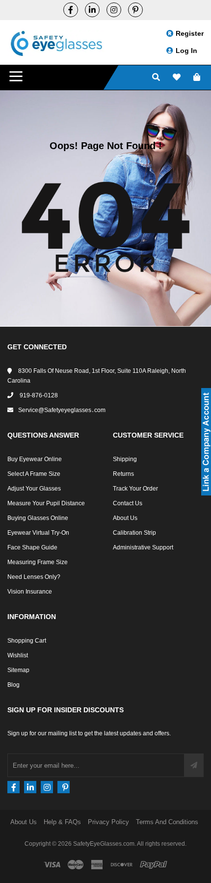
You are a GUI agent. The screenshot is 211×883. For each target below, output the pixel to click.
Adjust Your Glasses (34, 488)
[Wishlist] (177, 78)
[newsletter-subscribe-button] (194, 765)
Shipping (125, 459)
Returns (123, 473)
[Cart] (196, 78)
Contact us (127, 503)
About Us (125, 518)
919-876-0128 (38, 395)
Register (190, 33)
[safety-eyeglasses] (92, 9)
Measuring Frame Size (37, 562)
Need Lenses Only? (33, 576)
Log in (186, 50)
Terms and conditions (167, 822)
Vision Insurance (29, 591)
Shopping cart (26, 640)
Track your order (135, 488)
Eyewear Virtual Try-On (38, 532)
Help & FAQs (62, 822)
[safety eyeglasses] (70, 9)
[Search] (156, 78)
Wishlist (17, 655)
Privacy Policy (108, 822)
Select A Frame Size (33, 473)
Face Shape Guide (32, 547)
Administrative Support (143, 547)
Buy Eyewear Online (34, 459)
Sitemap (18, 670)
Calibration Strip (134, 532)
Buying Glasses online (37, 518)
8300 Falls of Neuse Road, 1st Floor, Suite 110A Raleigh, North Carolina (96, 375)
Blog (13, 684)
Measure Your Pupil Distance (46, 503)
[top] (9, 858)
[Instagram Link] (113, 9)
